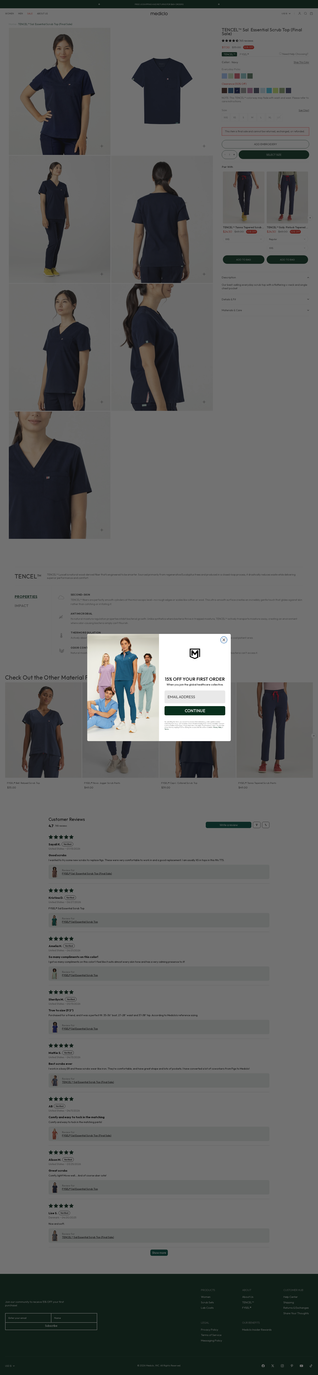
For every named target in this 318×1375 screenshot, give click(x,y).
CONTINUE (195, 710)
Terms (167, 729)
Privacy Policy (217, 727)
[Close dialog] (224, 640)
